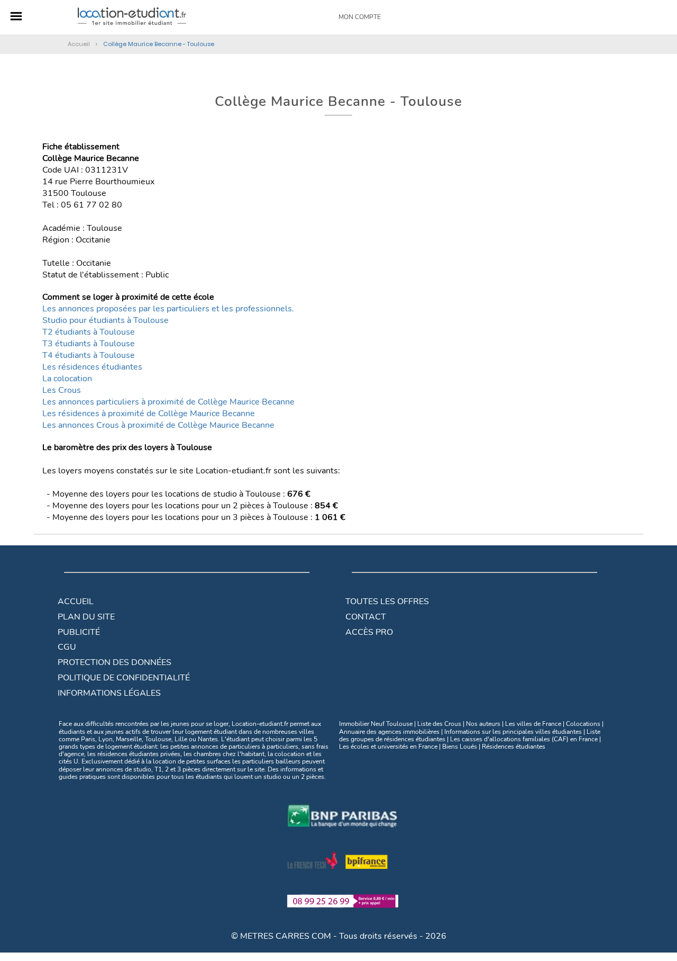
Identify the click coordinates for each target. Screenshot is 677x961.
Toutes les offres (387, 601)
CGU (67, 647)
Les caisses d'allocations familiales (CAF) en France (524, 739)
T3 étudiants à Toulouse (88, 343)
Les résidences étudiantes (92, 367)
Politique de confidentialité (124, 678)
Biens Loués (459, 746)
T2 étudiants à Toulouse (88, 332)
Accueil (76, 601)
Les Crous (61, 390)
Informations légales (109, 693)
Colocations (583, 724)
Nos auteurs (483, 724)
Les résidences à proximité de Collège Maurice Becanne (148, 413)
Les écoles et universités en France (388, 746)
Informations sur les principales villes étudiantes (513, 732)
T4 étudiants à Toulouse (88, 355)
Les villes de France (533, 724)
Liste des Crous (439, 724)
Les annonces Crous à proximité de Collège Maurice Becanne (158, 425)
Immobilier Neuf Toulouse (376, 724)
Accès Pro (369, 632)
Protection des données (114, 662)
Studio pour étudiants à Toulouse (105, 320)
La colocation (67, 378)
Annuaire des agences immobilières (389, 732)
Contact (365, 617)
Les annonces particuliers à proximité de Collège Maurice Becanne (168, 402)
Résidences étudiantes (513, 746)
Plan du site (86, 617)
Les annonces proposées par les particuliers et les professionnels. (168, 309)
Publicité (79, 632)
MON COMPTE (359, 17)
